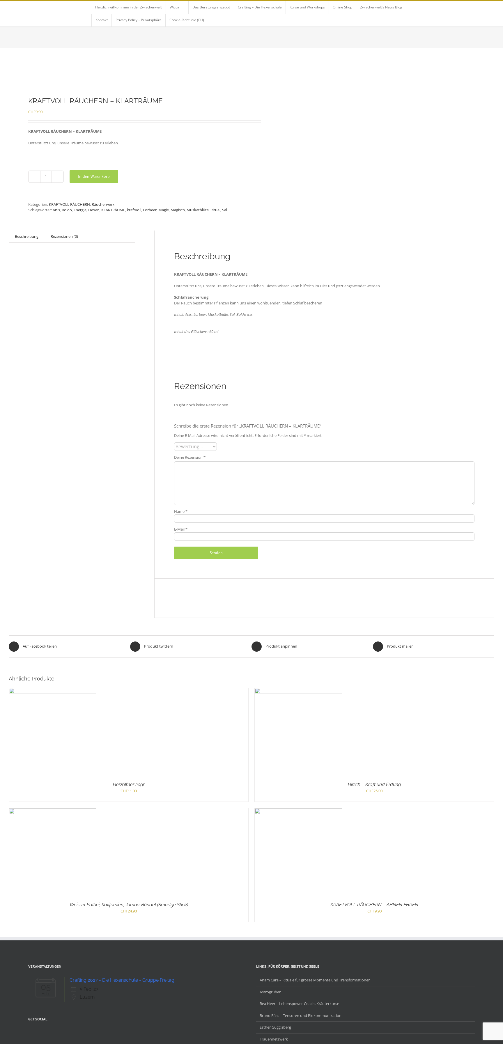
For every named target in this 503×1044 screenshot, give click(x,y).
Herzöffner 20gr (128, 784)
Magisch (178, 209)
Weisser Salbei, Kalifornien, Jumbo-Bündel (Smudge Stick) (129, 904)
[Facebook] (30, 1033)
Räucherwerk (103, 204)
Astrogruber (270, 992)
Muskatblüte (198, 209)
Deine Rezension (190, 457)
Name (180, 511)
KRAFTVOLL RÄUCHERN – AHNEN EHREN (374, 904)
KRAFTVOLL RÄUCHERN (69, 204)
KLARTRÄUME (113, 209)
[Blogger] (52, 1033)
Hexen (94, 209)
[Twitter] (37, 1033)
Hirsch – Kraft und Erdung (374, 784)
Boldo (67, 209)
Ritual (215, 209)
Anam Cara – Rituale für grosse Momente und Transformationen (315, 980)
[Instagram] (45, 1033)
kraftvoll (134, 209)
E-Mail (180, 529)
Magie (163, 209)
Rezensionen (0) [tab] (64, 236)
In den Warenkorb (94, 176)
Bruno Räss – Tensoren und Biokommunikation (300, 1015)
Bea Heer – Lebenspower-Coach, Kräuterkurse (299, 1003)
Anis (56, 209)
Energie (80, 209)
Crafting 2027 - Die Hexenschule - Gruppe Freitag (122, 980)
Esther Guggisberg (275, 1027)
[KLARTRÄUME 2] (125, 72)
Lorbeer (150, 209)
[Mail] (60, 1033)
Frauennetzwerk (274, 1039)
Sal (224, 209)
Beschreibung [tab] (26, 236)
